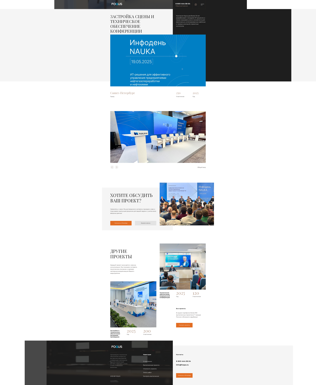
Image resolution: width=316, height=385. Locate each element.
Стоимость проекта (149, 369)
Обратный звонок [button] (182, 6)
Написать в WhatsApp (120, 223)
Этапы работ (147, 372)
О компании (147, 361)
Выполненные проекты (151, 365)
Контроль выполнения (151, 376)
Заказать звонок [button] (145, 223)
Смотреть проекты (184, 325)
